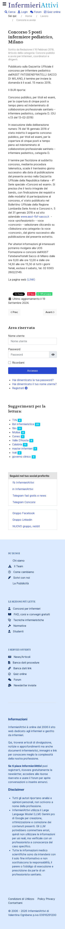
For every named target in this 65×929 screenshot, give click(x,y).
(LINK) (31, 279)
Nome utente (16, 335)
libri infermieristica (23, 424)
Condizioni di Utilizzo (21, 899)
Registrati (18, 388)
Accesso (32, 370)
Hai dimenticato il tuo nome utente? (34, 384)
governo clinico (21, 456)
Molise (16, 432)
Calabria (17, 444)
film (14, 428)
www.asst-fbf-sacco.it (35, 216)
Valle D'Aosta (20, 440)
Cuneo (16, 436)
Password (14, 349)
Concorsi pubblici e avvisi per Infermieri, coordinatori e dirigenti (31, 56)
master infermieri (22, 448)
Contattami (15, 903)
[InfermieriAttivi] (32, 4)
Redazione (26, 49)
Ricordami (18, 362)
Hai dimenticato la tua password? (33, 380)
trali (14, 452)
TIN (14, 420)
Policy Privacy (46, 899)
